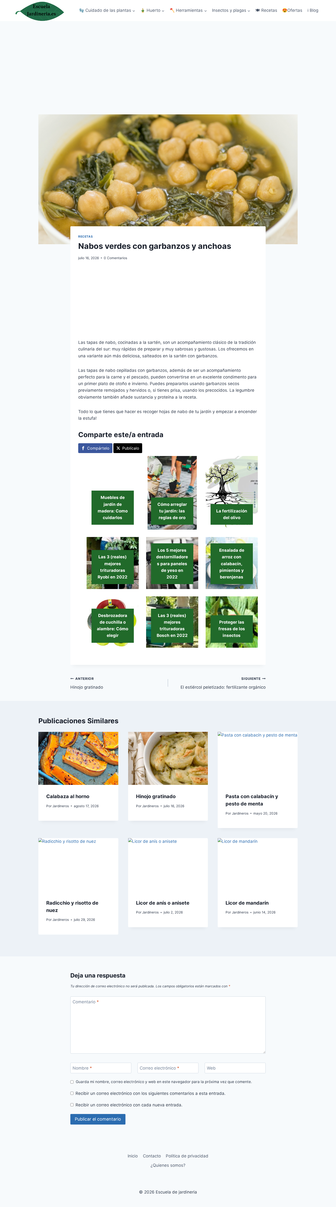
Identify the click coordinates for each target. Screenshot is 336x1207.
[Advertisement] (168, 58)
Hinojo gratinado (86, 683)
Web (211, 1068)
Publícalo (130, 448)
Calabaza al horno (67, 796)
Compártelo (98, 448)
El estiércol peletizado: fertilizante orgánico (223, 683)
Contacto (152, 1155)
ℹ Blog (312, 10)
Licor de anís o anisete (162, 903)
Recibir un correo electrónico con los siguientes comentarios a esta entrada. (151, 1093)
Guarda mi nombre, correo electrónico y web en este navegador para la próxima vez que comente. (164, 1081)
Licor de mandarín (247, 903)
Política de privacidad (187, 1155)
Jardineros (60, 806)
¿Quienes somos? (168, 1165)
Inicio (133, 1155)
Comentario (86, 1001)
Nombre (82, 1068)
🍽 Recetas (266, 10)
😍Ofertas (292, 10)
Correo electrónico (159, 1068)
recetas (85, 236)
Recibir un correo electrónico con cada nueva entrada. (129, 1104)
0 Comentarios (115, 258)
